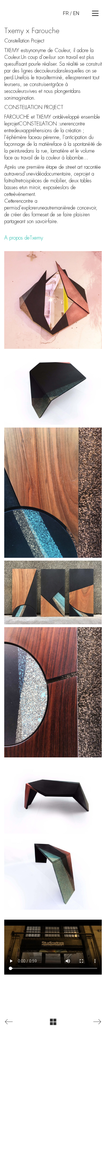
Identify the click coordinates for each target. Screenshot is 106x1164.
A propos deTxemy (23, 237)
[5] (53, 873)
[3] (53, 692)
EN (76, 13)
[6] (53, 388)
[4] (53, 797)
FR (66, 13)
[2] (53, 592)
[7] (53, 300)
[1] (53, 493)
